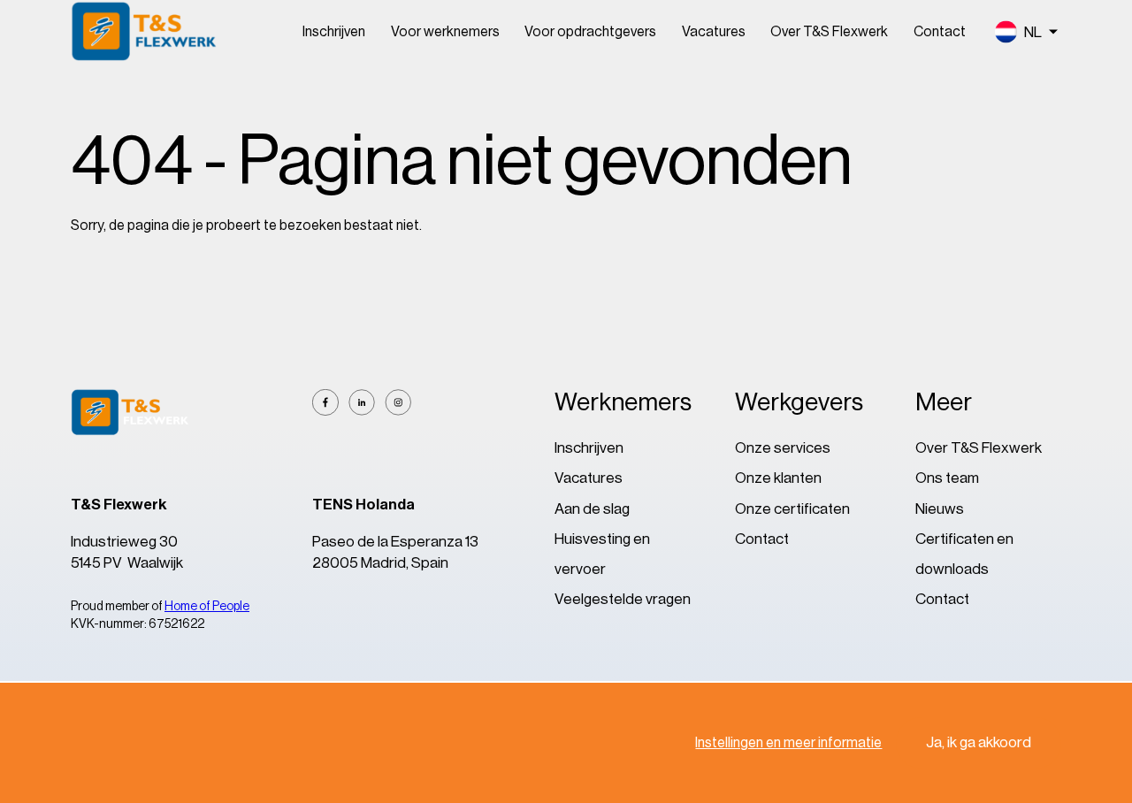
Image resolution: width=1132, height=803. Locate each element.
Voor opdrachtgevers (590, 32)
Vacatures (714, 32)
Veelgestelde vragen (623, 599)
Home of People (206, 606)
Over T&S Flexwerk (829, 32)
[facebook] (325, 402)
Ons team (947, 478)
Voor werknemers (445, 32)
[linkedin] (361, 402)
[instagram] (398, 402)
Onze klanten (778, 478)
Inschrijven (333, 32)
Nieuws (939, 508)
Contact (940, 32)
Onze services (782, 447)
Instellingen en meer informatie (788, 743)
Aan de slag (592, 508)
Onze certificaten (792, 508)
